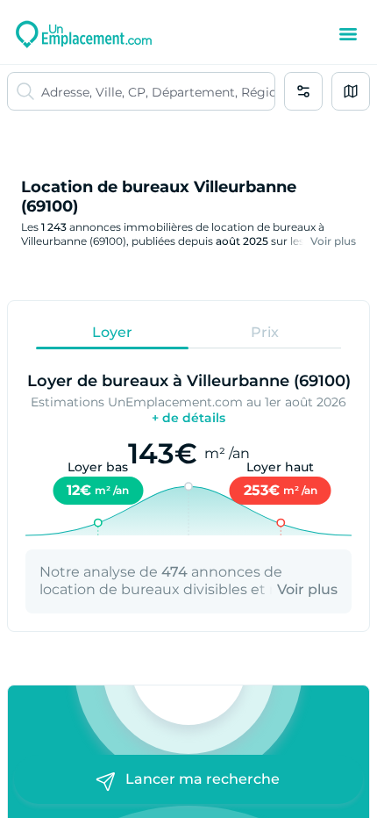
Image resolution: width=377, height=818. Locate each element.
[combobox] (157, 91)
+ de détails (188, 418)
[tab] (112, 331)
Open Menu (348, 34)
